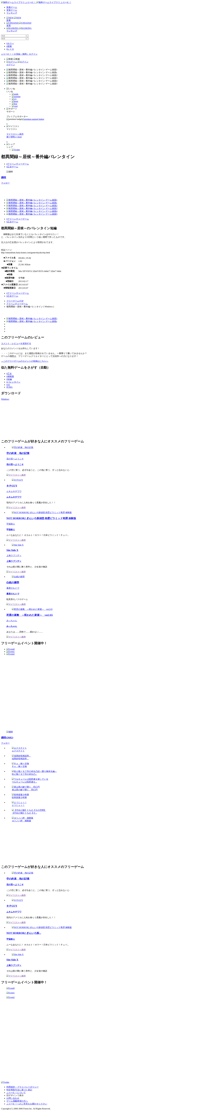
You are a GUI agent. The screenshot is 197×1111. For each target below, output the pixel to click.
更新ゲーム (11, 10)
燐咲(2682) (7, 737)
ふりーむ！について (16, 1092)
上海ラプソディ (13, 555)
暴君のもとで (12, 588)
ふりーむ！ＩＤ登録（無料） (15, 54)
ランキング (11, 13)
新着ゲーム (11, 7)
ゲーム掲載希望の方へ (17, 1101)
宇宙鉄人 (10, 524)
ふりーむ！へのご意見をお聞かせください (26, 1104)
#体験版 (10, 376)
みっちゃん (11, 620)
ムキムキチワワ (13, 491)
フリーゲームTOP (14, 301)
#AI (8, 385)
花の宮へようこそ (15, 459)
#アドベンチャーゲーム (17, 164)
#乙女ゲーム (12, 167)
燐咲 (3, 177)
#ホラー (10, 43)
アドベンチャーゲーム (17, 304)
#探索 (9, 46)
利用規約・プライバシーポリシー (22, 1087)
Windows (5, 399)
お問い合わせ (12, 1098)
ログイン (33, 54)
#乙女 (9, 373)
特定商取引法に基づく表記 (19, 1090)
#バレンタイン (13, 382)
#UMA (9, 387)
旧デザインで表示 (15, 1095)
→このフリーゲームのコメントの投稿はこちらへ (24, 361)
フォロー (5, 183)
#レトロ (10, 49)
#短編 (9, 379)
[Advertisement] (21, 419)
